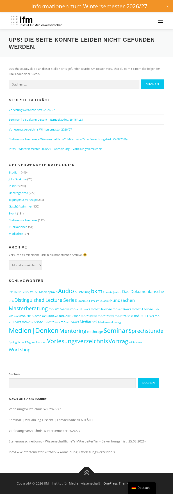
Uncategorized (18, 193)
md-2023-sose (32, 322)
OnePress (110, 483)
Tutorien (41, 342)
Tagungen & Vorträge (23, 200)
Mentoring (72, 330)
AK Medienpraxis (46, 292)
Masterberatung (28, 308)
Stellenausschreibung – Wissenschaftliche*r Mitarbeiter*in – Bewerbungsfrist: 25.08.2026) (68, 139)
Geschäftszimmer (20, 206)
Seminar (116, 330)
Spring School (17, 342)
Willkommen (136, 342)
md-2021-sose (124, 316)
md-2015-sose (59, 309)
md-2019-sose (69, 316)
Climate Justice (112, 292)
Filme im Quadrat (99, 300)
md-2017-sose (142, 309)
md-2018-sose (30, 316)
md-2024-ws (70, 322)
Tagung (31, 342)
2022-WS (28, 292)
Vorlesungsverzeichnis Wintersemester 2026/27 (40, 129)
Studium (14, 172)
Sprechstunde (146, 330)
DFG (11, 300)
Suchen (14, 374)
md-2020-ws (106, 316)
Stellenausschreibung (23, 220)
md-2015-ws (80, 309)
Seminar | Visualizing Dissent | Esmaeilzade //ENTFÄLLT (46, 119)
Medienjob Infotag (109, 322)
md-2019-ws (89, 316)
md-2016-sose (101, 309)
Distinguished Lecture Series (45, 300)
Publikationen (18, 227)
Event (12, 213)
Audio (66, 291)
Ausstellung (82, 292)
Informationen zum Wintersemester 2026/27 (89, 6)
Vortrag (118, 341)
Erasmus (83, 301)
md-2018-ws (50, 316)
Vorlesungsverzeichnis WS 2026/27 (32, 110)
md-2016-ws (122, 309)
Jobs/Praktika (18, 179)
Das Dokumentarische (143, 291)
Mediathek (16, 234)
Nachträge (95, 331)
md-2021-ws (144, 316)
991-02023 (15, 292)
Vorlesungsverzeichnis (77, 341)
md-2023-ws (52, 322)
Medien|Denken (34, 330)
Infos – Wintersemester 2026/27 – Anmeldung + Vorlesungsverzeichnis (55, 149)
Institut (14, 186)
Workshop (19, 350)
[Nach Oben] (87, 473)
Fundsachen (122, 300)
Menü (160, 21)
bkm (96, 291)
